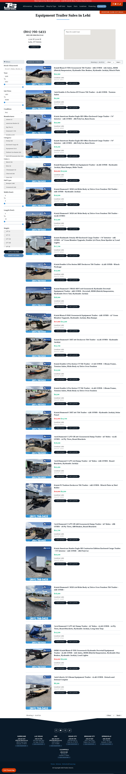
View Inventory (21, 746)
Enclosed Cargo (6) (12, 144)
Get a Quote (73, 83)
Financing (92, 6)
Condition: (8, 109)
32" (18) (8, 242)
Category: (7, 138)
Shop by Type (51, 6)
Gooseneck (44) (11, 187)
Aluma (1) (9, 119)
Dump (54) (9, 141)
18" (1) (8, 231)
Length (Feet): (9, 210)
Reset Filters (13, 255)
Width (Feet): (8, 192)
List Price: (7, 91)
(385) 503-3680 (64, 752)
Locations (82, 6)
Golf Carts (61, 6)
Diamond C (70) (11, 131)
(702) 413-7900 (38, 738)
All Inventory (27, 6)
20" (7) (8, 235)
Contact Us (102, 6)
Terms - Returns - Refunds (59, 764)
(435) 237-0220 (89, 738)
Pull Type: (7, 180)
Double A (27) (10, 135)
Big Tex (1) (9, 127)
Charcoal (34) (10, 173)
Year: (6, 73)
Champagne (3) (11, 170)
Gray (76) (9, 177)
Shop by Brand (39, 6)
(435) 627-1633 (21, 738)
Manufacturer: (9, 116)
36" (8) (8, 246)
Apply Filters (13, 252)
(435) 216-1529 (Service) (21, 740)
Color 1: (7, 159)
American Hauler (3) (12, 123)
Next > (118, 62)
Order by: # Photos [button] (34, 62)
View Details (60, 83)
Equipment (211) (11, 148)
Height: (6, 228)
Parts (75, 6)
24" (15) (8, 239)
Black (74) (9, 162)
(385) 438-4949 (106, 738)
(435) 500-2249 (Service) (55, 740)
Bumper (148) (10, 183)
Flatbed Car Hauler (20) (13, 152)
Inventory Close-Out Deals (112, 12)
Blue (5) (8, 166)
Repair (69, 6)
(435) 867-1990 (72, 738)
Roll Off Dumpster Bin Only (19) (16, 156)
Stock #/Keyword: (11, 65)
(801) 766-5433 (55, 738)
